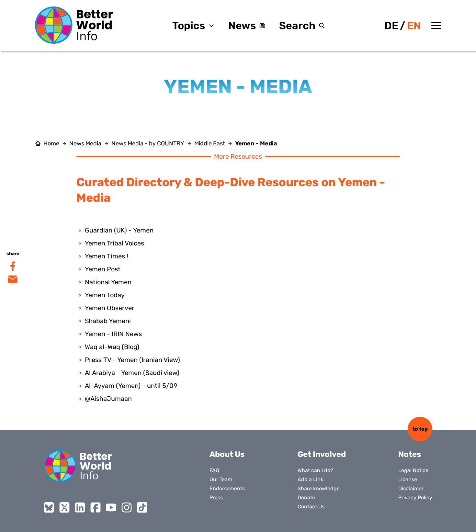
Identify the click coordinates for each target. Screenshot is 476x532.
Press (216, 497)
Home (51, 143)
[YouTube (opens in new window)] (111, 507)
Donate (306, 497)
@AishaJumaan (108, 398)
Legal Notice (413, 470)
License (407, 479)
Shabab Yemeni (108, 321)
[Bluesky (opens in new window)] (49, 507)
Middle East (209, 143)
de (391, 25)
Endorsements (227, 488)
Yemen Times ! (106, 256)
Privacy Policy (415, 497)
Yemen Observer (109, 308)
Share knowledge (319, 488)
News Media (85, 143)
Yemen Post (102, 269)
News (242, 25)
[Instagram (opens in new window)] (126, 507)
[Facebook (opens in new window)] (95, 507)
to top (420, 429)
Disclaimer (411, 488)
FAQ (214, 470)
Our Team (221, 479)
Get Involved (322, 454)
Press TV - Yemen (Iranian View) (132, 360)
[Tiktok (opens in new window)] (142, 507)
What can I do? (315, 470)
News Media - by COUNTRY (147, 143)
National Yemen (108, 282)
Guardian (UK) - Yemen (119, 230)
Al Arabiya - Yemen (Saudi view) (132, 373)
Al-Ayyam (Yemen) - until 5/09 (131, 386)
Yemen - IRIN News (113, 334)
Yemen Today (105, 295)
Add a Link (310, 479)
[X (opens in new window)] (64, 507)
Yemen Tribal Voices (114, 243)
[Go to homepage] (74, 25)
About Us (227, 454)
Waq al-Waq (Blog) (112, 347)
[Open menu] (436, 25)
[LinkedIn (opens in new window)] (80, 507)
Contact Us (311, 507)
